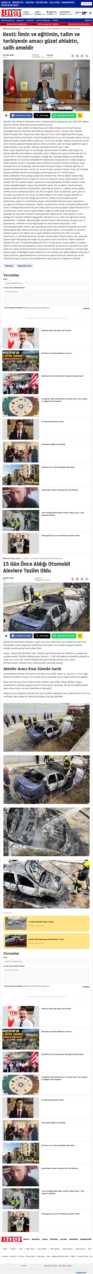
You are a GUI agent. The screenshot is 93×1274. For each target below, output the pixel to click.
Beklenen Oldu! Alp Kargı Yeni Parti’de (56, 330)
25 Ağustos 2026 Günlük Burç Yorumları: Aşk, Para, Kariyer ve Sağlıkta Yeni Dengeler (64, 400)
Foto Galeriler (42, 1249)
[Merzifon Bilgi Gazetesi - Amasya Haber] (11, 1239)
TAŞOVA (29, 2)
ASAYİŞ (25, 558)
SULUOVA (54, 2)
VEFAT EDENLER (43, 20)
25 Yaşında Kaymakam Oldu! (53, 421)
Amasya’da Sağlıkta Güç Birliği (53, 444)
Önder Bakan (30, 1256)
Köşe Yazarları (67, 1249)
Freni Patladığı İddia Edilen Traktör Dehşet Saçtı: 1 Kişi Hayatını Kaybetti (63, 514)
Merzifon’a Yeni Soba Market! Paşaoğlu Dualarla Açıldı (62, 376)
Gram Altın (52, 12)
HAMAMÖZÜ (68, 2)
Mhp (48, 1256)
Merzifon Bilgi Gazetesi (13, 29)
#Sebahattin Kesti (25, 266)
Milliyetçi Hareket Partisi (60, 1256)
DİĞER (55, 20)
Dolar (26, 12)
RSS (25, 1266)
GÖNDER (86, 308)
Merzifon (12, 1256)
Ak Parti (20, 1256)
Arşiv (20, 1249)
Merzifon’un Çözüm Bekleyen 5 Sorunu (57, 353)
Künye (5, 1249)
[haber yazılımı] (81, 1272)
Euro (37, 12)
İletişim (13, 1249)
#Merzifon (9, 266)
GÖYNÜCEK (41, 2)
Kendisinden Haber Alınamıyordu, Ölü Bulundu (60, 490)
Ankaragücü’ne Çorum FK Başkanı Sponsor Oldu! (61, 535)
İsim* (5, 279)
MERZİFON (17, 2)
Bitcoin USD (65, 12)
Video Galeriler (55, 1249)
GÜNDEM (30, 20)
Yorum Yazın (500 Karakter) (14, 288)
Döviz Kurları (80, 1249)
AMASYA (6, 2)
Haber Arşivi (30, 1249)
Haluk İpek (40, 1256)
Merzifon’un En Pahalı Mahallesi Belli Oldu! (58, 467)
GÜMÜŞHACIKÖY (10, 5)
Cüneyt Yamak (82, 1256)
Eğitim (73, 1256)
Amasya (50, 55)
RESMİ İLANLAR (7, 20)
